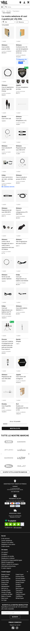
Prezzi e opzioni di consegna (9, 564)
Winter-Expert (20, 598)
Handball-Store (5, 590)
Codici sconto (5, 546)
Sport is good (20, 588)
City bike (8, 11)
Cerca (9, 7)
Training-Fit (19, 590)
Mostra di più (15, 428)
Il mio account (5, 538)
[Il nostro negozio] (20, 2)
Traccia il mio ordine (7, 542)
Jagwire (18, 85)
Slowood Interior (20, 580)
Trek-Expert (19, 592)
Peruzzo (4, 339)
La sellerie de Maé (6, 594)
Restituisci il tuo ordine (15, 517)
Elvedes (4, 404)
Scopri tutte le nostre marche (15, 472)
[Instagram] (17, 628)
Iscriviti (15, 617)
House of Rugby (6, 592)
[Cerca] (6, 7)
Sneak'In (18, 584)
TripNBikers (19, 596)
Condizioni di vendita (7, 556)
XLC (17, 404)
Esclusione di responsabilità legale (11, 560)
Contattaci (15, 486)
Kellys (4, 175)
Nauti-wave (4, 598)
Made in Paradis (6, 596)
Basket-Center (5, 574)
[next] (29, 454)
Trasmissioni (16, 11)
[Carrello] (28, 2)
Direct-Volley (5, 580)
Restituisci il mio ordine (8, 544)
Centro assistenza (6, 540)
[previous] (1, 454)
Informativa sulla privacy (8, 566)
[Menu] (2, 7)
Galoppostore (5, 586)
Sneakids (18, 586)
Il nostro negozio (6, 568)
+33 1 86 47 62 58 (15, 491)
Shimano (4, 45)
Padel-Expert (19, 574)
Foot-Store (4, 584)
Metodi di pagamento (7, 562)
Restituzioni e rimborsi (7, 558)
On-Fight (3, 600)
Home (3, 11)
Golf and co (4, 588)
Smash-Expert (20, 582)
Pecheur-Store (20, 576)
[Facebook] (13, 628)
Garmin (4, 116)
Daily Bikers (4, 576)
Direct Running (5, 578)
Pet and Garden (20, 578)
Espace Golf (5, 582)
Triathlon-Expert (20, 594)
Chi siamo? (4, 552)
